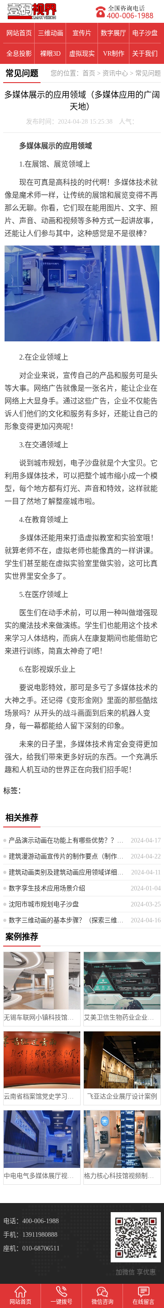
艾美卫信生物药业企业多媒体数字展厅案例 (122, 1017)
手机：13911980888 (30, 1234)
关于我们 (145, 53)
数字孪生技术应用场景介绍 (47, 888)
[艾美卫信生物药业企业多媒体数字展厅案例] (122, 980)
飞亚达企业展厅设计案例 (122, 1096)
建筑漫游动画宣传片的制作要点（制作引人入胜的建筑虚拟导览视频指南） (66, 856)
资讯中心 (115, 73)
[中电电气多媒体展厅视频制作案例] (42, 1138)
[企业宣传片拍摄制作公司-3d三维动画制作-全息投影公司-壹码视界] (41, 11)
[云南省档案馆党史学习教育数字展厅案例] (42, 1059)
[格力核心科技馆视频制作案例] (122, 1138)
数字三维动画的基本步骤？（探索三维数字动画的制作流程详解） (66, 920)
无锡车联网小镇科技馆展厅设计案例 (42, 1017)
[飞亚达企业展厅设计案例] (122, 1059)
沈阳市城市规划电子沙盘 (44, 904)
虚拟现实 (82, 53)
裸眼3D (50, 53)
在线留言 (143, 1302)
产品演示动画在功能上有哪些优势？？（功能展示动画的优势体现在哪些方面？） (66, 840)
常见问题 (148, 73)
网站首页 (19, 33)
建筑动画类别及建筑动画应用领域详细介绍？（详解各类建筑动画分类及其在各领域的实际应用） (66, 872)
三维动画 (50, 33)
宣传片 (82, 33)
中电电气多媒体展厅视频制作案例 (42, 1175)
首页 (88, 73)
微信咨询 (102, 1302)
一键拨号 (61, 1302)
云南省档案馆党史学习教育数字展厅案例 (42, 1096)
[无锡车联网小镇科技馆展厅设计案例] (42, 980)
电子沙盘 (145, 33)
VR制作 (113, 53)
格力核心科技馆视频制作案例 (122, 1175)
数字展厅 (113, 33)
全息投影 (19, 53)
